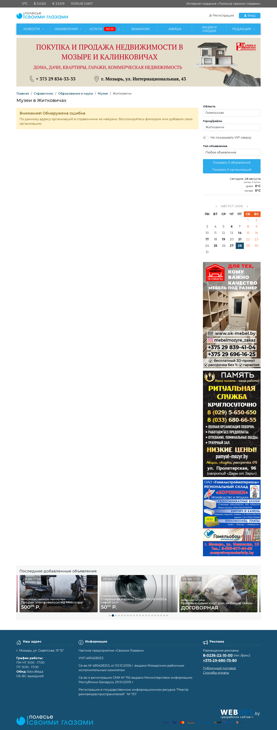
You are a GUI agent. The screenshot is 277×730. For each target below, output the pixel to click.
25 (215, 245)
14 (240, 233)
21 (239, 239)
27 (232, 245)
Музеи (103, 93)
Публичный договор (219, 668)
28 (240, 245)
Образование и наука (75, 93)
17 (207, 239)
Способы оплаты (216, 673)
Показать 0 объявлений (232, 162)
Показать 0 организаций (232, 169)
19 (223, 239)
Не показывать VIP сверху (230, 137)
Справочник (43, 93)
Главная (22, 93)
